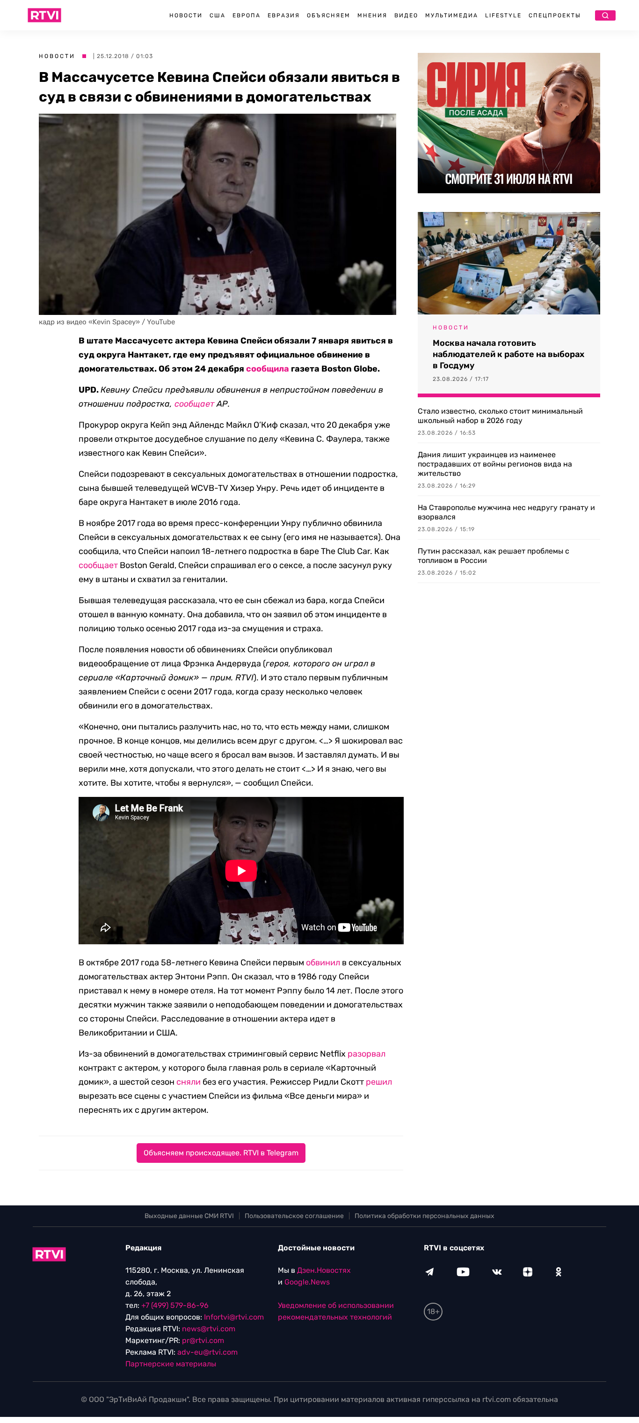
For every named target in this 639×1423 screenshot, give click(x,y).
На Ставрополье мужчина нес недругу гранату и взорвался (506, 512)
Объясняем (328, 15)
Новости (186, 15)
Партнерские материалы (170, 1363)
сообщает (194, 404)
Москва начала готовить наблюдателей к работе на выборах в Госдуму (508, 354)
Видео (406, 15)
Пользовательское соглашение (294, 1216)
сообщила (267, 369)
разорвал (366, 1054)
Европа (246, 15)
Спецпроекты (555, 15)
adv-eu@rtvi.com (207, 1352)
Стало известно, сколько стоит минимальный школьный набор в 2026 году (500, 416)
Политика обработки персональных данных (424, 1216)
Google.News (307, 1281)
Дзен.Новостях (324, 1270)
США (217, 15)
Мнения (372, 15)
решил (379, 1082)
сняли (188, 1082)
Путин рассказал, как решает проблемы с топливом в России (493, 556)
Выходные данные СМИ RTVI (189, 1216)
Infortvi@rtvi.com (234, 1317)
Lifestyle (503, 15)
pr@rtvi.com (203, 1340)
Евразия (284, 15)
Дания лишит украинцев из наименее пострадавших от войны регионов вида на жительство (495, 464)
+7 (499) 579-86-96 (175, 1305)
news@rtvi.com (208, 1328)
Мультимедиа (451, 15)
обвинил (323, 962)
